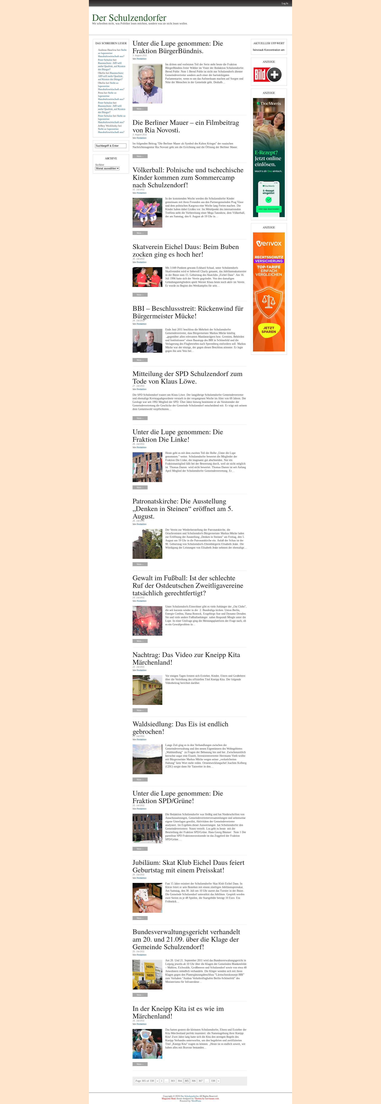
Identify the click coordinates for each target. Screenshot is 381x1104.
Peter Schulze (105, 59)
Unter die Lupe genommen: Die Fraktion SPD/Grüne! (178, 796)
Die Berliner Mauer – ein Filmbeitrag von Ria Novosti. (186, 125)
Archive (99, 164)
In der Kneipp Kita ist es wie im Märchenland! (178, 1011)
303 (173, 1080)
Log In (285, 3)
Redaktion (141, 59)
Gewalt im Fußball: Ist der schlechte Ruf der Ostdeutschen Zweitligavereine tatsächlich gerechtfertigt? (188, 585)
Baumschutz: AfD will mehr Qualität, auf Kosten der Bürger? (111, 66)
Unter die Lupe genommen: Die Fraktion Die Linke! (178, 435)
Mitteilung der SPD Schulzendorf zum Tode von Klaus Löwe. (187, 377)
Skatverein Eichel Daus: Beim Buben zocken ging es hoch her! (186, 250)
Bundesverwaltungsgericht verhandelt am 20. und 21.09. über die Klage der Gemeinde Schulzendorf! (186, 939)
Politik (95, 31)
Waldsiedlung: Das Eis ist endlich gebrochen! (180, 727)
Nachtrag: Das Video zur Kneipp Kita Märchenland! (186, 658)
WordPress (196, 1101)
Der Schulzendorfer (129, 17)
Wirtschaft (128, 31)
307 (200, 1080)
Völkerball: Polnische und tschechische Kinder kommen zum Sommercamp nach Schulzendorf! (188, 177)
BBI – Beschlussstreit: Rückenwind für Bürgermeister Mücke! (188, 311)
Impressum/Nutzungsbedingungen (191, 31)
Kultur (108, 32)
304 (180, 1080)
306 (193, 1080)
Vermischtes (159, 31)
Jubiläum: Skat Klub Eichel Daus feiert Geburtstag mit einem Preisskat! (188, 865)
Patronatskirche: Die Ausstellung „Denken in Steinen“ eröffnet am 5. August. (183, 508)
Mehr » (140, 109)
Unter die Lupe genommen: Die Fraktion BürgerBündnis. (178, 46)
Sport (143, 31)
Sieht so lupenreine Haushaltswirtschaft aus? (112, 53)
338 (213, 1080)
